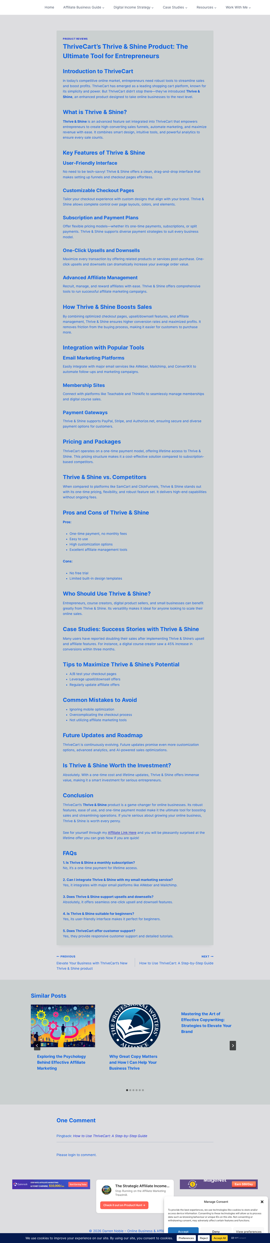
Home (49, 7)
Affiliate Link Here (122, 833)
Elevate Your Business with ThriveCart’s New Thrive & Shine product (92, 963)
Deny (216, 1232)
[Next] (233, 1045)
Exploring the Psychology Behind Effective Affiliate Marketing (61, 1062)
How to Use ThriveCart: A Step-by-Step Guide (176, 960)
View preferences (249, 1232)
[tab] (127, 1090)
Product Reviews (75, 38)
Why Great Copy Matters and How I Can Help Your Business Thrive (133, 1062)
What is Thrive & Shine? (95, 112)
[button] (262, 1202)
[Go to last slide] (37, 1045)
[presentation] (63, 1026)
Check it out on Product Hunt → (124, 1205)
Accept (183, 1232)
